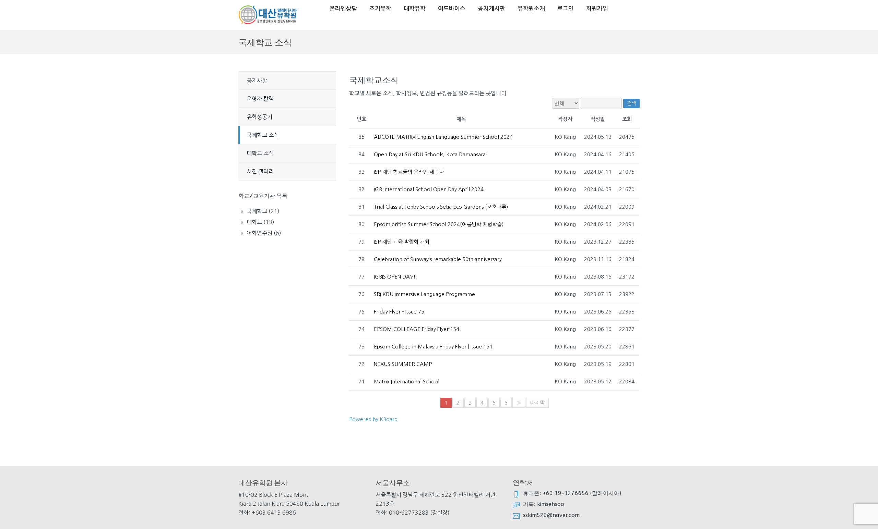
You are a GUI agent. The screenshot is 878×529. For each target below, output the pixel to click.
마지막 (537, 402)
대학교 (254, 222)
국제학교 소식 (263, 135)
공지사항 (257, 80)
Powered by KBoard (373, 419)
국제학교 (257, 211)
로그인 (565, 9)
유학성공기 (259, 117)
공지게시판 (491, 9)
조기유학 (380, 9)
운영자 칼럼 (260, 98)
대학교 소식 (260, 153)
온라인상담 (343, 9)
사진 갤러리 (260, 171)
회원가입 (597, 9)
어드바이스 (451, 9)
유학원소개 (531, 9)
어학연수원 (259, 233)
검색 (631, 103)
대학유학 (415, 9)
